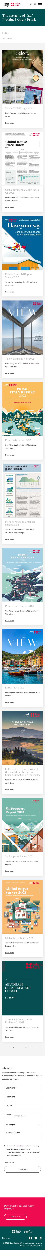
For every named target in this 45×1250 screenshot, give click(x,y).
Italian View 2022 (14, 688)
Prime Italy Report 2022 (18, 440)
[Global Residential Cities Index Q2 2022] (22, 159)
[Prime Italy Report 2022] (22, 409)
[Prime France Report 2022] (22, 575)
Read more (9, 123)
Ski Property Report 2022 (19, 856)
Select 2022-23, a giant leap (20, 108)
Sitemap (22, 1246)
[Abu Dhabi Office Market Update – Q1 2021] (22, 988)
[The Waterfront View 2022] (22, 327)
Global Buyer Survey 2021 (19, 938)
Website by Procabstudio (35, 1246)
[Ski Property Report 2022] (22, 825)
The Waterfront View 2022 (19, 359)
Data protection (29, 1243)
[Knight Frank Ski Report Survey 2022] (22, 243)
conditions (20, 1146)
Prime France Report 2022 (19, 606)
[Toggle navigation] (40, 4)
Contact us (15, 1217)
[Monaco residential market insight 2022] (22, 491)
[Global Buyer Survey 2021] (22, 907)
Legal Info (39, 1243)
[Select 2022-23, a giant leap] (22, 77)
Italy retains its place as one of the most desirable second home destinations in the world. (22, 772)
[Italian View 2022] (22, 656)
